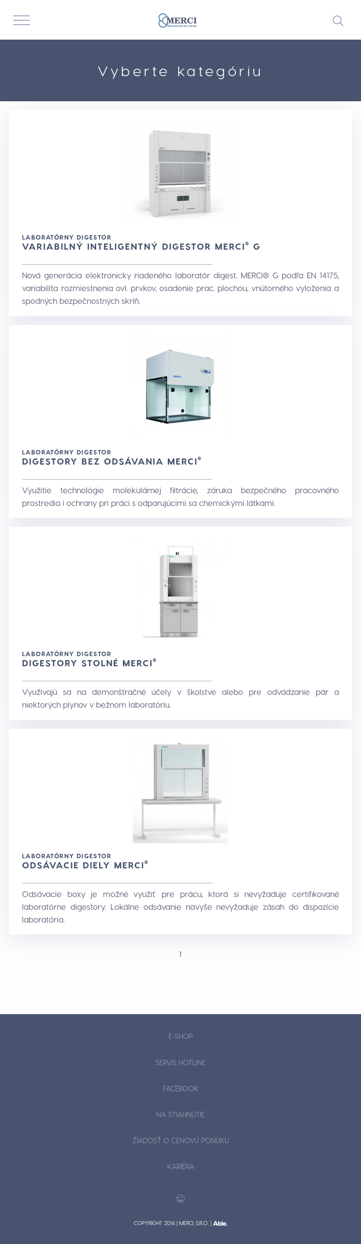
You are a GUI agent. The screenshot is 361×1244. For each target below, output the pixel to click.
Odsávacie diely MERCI (85, 865)
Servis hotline (180, 1062)
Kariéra (180, 1166)
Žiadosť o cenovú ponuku (181, 1140)
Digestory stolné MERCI (89, 662)
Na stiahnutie (180, 1114)
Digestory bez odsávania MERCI (112, 461)
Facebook (181, 1088)
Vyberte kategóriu (181, 70)
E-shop (181, 1036)
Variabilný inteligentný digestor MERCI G (141, 246)
